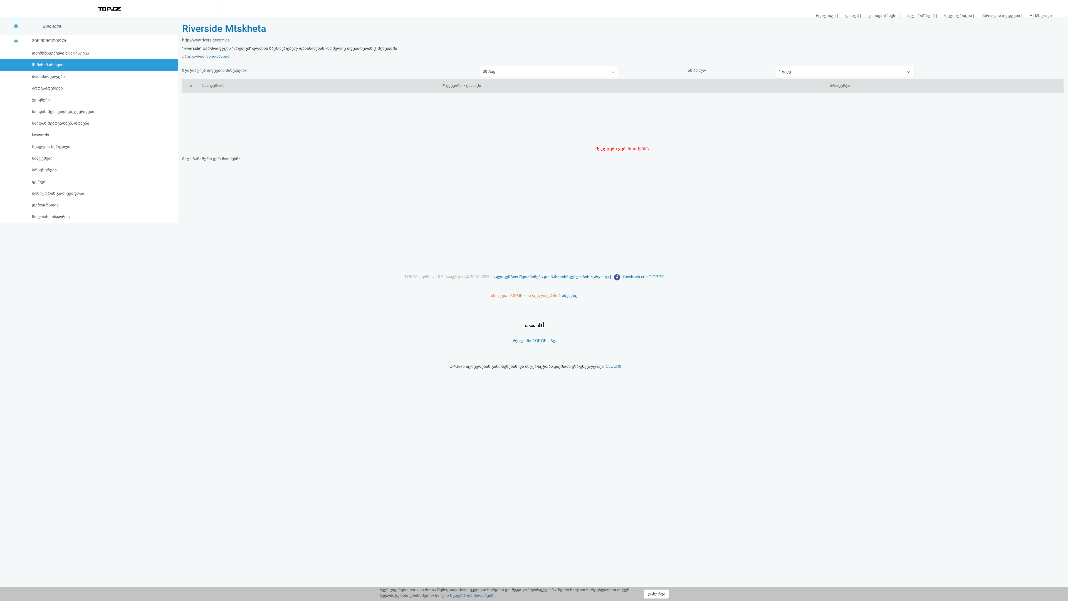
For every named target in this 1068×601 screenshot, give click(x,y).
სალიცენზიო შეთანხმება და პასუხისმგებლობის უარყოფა (551, 277)
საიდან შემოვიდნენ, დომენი (60, 123)
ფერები (40, 181)
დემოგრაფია (45, 205)
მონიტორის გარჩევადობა (58, 193)
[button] (549, 71)
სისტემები (42, 158)
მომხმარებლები (48, 76)
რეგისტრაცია (958, 15)
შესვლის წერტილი (51, 146)
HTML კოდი (1041, 15)
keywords (40, 135)
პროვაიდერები (47, 88)
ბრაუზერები (44, 170)
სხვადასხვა (217, 56)
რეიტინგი (826, 15)
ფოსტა (852, 15)
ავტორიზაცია (921, 15)
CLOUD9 (613, 366)
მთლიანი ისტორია (51, 217)
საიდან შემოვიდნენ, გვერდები (63, 111)
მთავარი (53, 26)
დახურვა (656, 594)
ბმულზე (569, 295)
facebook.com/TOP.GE (643, 277)
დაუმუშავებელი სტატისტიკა (60, 53)
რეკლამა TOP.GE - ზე (534, 341)
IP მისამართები (47, 65)
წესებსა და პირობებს (471, 595)
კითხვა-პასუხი (883, 15)
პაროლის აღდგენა (1001, 15)
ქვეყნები (41, 100)
